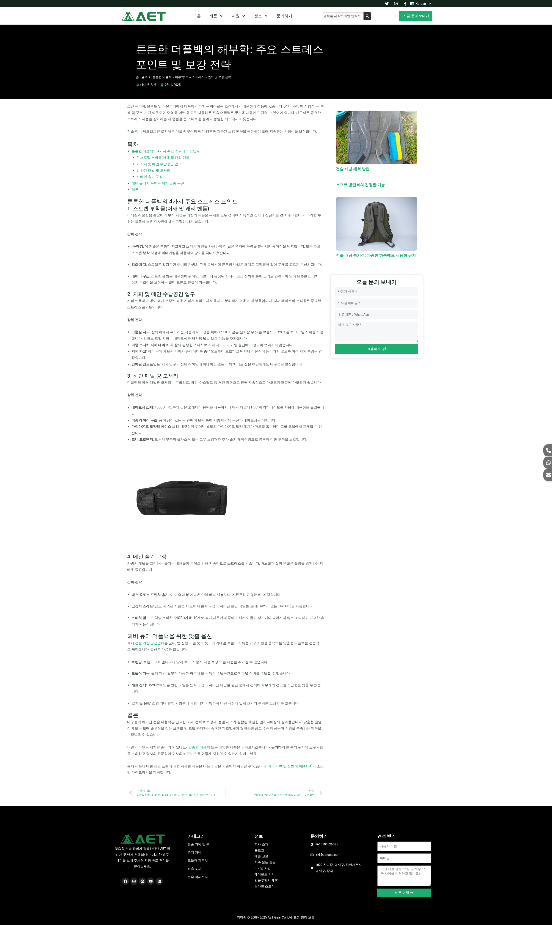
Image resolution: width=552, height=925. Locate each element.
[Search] (367, 16)
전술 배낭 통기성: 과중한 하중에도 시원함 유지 (376, 255)
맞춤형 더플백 (199, 747)
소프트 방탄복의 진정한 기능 (360, 184)
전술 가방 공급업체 (149, 643)
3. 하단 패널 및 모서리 (153, 170)
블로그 (145, 77)
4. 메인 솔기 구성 (150, 177)
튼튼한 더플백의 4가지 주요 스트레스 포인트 (166, 151)
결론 (135, 190)
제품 (213, 16)
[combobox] (343, 16)
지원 (236, 16)
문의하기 (284, 16)
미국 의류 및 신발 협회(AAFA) (290, 766)
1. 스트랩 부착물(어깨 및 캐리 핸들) (164, 157)
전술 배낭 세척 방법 (353, 168)
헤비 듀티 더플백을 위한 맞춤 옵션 (158, 183)
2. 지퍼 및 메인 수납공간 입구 (159, 164)
